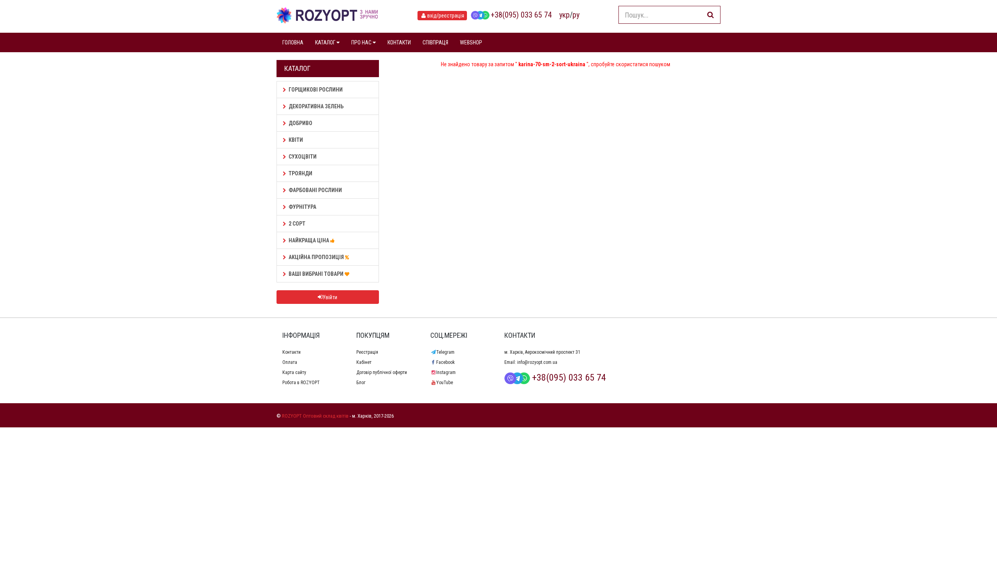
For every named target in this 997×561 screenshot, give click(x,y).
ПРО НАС (362, 42)
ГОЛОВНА (292, 42)
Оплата (289, 362)
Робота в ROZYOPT (301, 382)
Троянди (300, 173)
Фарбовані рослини (315, 190)
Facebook (445, 362)
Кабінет (364, 362)
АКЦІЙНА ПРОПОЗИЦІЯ (317, 257)
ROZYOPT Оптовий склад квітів (315, 416)
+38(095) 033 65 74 (521, 14)
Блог (360, 382)
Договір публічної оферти (381, 372)
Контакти (291, 352)
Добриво (300, 123)
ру (576, 14)
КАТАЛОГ (325, 42)
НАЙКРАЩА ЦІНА (309, 240)
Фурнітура (302, 207)
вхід (445, 15)
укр (564, 14)
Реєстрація (367, 352)
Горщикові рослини (316, 89)
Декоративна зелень (316, 106)
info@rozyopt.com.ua (537, 362)
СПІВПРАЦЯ (435, 42)
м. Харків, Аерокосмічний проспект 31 (542, 352)
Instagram (446, 372)
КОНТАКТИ (399, 42)
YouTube (444, 382)
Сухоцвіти (303, 156)
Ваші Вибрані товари (317, 274)
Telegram (445, 352)
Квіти (296, 140)
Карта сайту (294, 372)
